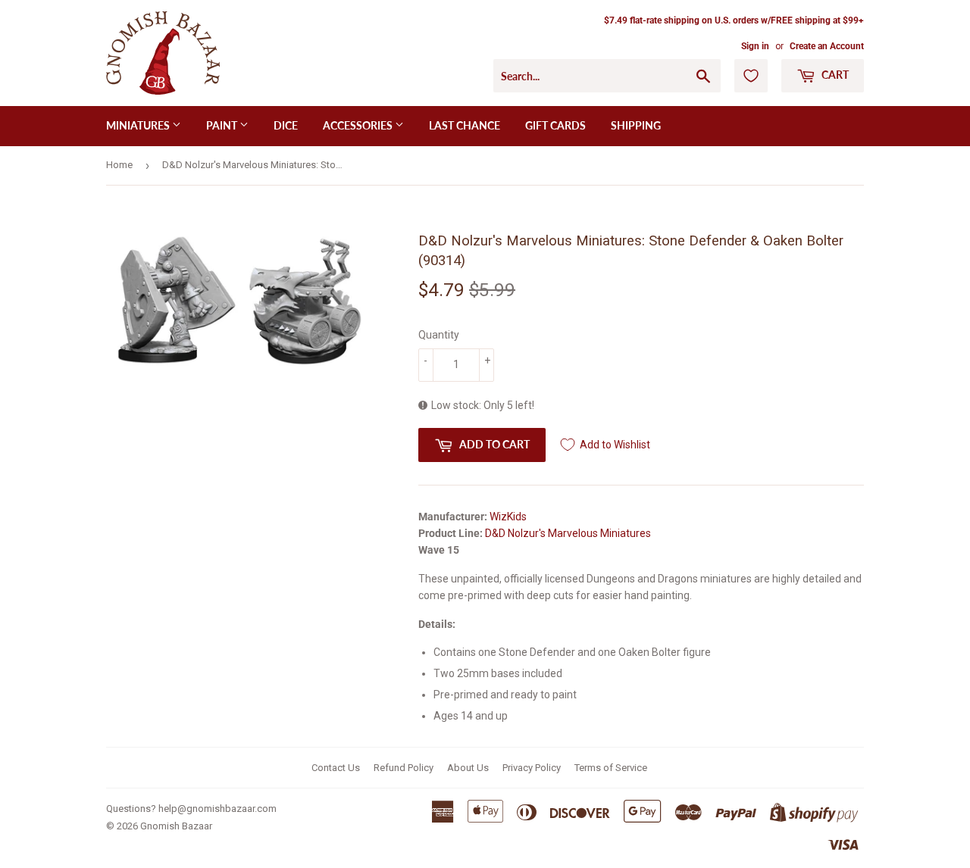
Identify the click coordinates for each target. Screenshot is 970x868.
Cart (834, 74)
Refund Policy (403, 767)
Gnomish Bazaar (176, 826)
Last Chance (464, 125)
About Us (468, 767)
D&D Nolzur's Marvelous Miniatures (568, 533)
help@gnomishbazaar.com (217, 808)
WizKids (508, 516)
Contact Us (335, 767)
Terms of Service (610, 767)
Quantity (438, 335)
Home (119, 164)
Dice (286, 125)
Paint (222, 125)
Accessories (359, 125)
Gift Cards (555, 125)
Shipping (636, 125)
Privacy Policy (531, 767)
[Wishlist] (751, 75)
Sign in (755, 46)
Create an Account (827, 46)
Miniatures (139, 125)
